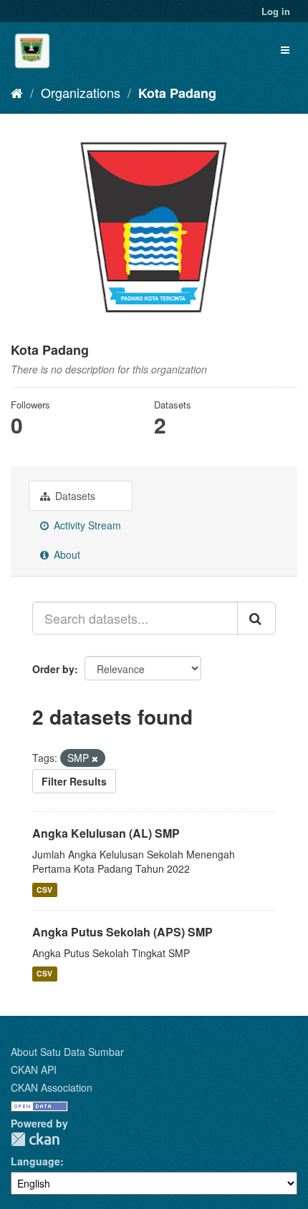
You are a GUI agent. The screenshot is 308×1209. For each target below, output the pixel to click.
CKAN (35, 1139)
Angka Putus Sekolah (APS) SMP (122, 932)
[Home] (17, 92)
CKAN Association (51, 1087)
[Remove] (95, 758)
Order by (53, 669)
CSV (44, 889)
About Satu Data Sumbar (67, 1051)
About (65, 554)
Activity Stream (86, 525)
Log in (275, 11)
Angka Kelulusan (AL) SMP (106, 833)
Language (35, 1161)
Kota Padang (177, 93)
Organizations (80, 92)
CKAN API (34, 1069)
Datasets (73, 496)
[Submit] (256, 618)
